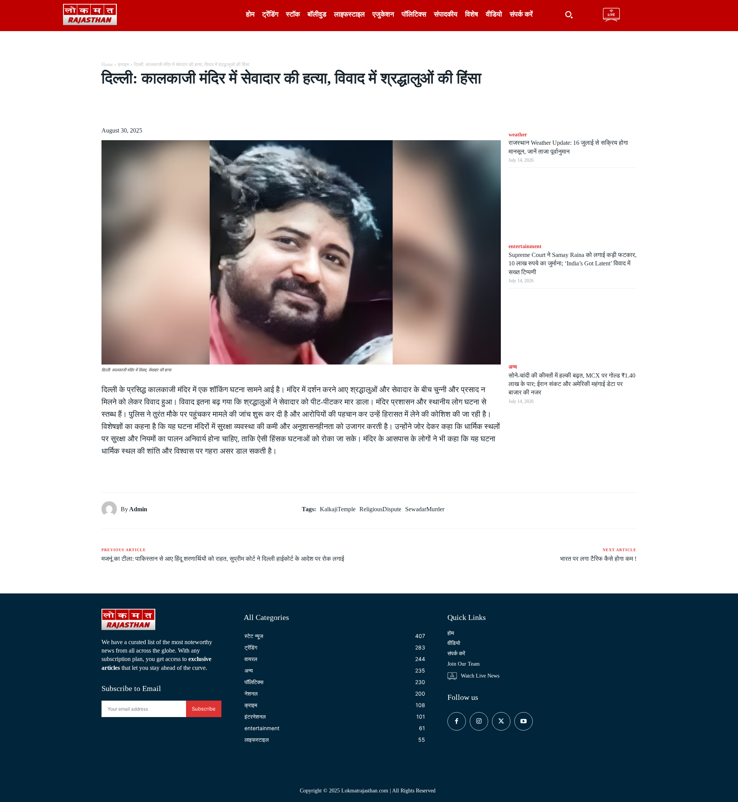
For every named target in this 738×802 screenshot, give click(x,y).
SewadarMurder (424, 509)
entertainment (525, 246)
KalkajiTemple (338, 509)
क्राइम (123, 64)
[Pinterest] (190, 106)
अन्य (513, 367)
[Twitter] (172, 106)
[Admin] (111, 509)
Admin (138, 509)
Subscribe (204, 709)
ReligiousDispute (380, 509)
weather (518, 135)
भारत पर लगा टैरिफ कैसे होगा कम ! (598, 558)
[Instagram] (479, 721)
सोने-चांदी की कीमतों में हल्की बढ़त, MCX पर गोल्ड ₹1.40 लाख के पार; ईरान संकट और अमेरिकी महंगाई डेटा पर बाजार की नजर (572, 384)
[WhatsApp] (207, 106)
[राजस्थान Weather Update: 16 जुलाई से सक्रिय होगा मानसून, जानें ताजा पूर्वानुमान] (573, 94)
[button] (568, 14)
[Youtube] (523, 721)
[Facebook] (154, 106)
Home (107, 64)
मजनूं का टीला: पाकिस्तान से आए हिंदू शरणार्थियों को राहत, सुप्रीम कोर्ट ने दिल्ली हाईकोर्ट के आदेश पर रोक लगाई (222, 558)
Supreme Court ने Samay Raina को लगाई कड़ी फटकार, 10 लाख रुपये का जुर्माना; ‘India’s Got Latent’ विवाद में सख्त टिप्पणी (573, 263)
